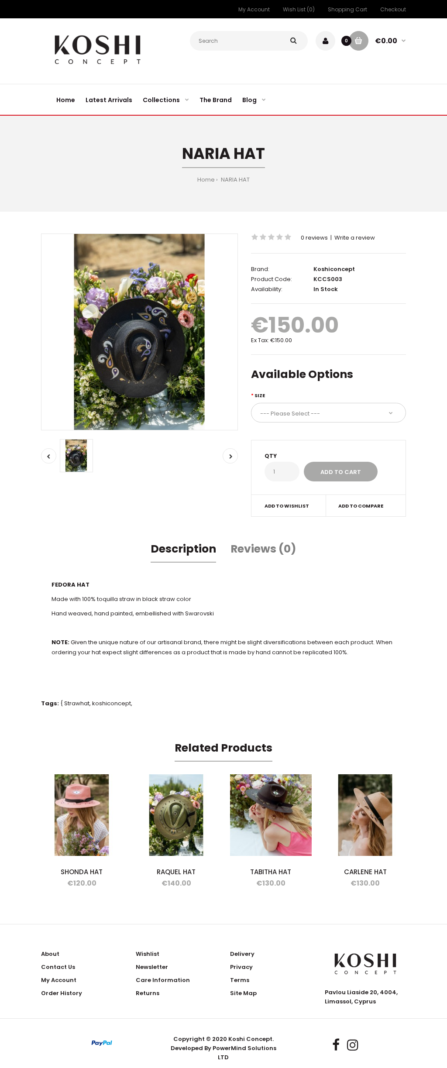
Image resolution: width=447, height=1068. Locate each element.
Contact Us (58, 967)
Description (183, 548)
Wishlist (147, 954)
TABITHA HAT (270, 871)
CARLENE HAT (365, 871)
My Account (254, 9)
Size (259, 395)
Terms (239, 980)
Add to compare (360, 505)
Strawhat (76, 703)
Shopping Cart (347, 9)
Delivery (242, 954)
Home (206, 179)
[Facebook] (336, 1045)
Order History (61, 993)
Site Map (243, 993)
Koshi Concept (250, 1039)
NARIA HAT (235, 179)
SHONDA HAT (82, 871)
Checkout (393, 9)
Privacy (241, 967)
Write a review (354, 238)
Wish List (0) (299, 9)
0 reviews (314, 238)
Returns (147, 993)
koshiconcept (111, 703)
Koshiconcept (334, 269)
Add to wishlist (287, 505)
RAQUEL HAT (176, 871)
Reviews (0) (263, 548)
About (50, 954)
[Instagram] (352, 1045)
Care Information (163, 980)
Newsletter (152, 967)
